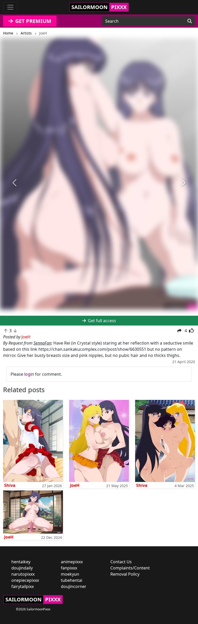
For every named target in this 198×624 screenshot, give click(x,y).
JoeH (74, 485)
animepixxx (72, 562)
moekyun (70, 574)
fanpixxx (69, 568)
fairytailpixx (22, 586)
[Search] (189, 21)
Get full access (101, 320)
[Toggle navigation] (10, 7)
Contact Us (121, 562)
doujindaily (22, 568)
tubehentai (71, 580)
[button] (15, 183)
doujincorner (73, 586)
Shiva (9, 485)
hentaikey (20, 562)
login (29, 374)
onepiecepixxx (25, 580)
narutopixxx (23, 574)
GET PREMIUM (32, 20)
